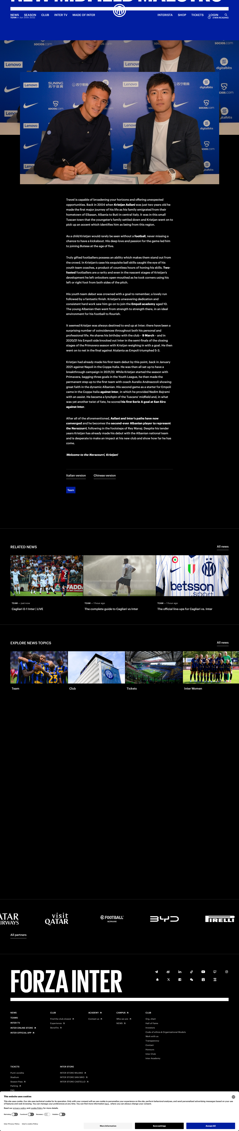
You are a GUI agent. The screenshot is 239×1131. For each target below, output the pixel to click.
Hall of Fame (152, 1023)
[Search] (226, 15)
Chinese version (105, 475)
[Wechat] (191, 980)
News (13, 1013)
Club (53, 1013)
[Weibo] (168, 972)
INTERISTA (165, 15)
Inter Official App (20, 1033)
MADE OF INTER (84, 15)
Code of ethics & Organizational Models (166, 1032)
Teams (14, 1018)
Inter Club (151, 1054)
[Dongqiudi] (203, 980)
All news (223, 546)
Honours (150, 1049)
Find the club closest (60, 1019)
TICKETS (197, 15)
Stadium (14, 1077)
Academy (93, 1013)
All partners (18, 935)
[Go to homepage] (119, 11)
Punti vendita (17, 1073)
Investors (150, 1028)
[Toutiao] (215, 980)
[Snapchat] (157, 980)
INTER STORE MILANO (71, 1073)
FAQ (12, 1090)
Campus (121, 1013)
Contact (150, 1045)
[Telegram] (156, 972)
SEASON (30, 15)
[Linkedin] (180, 972)
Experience (56, 1023)
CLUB (45, 15)
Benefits (54, 1028)
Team (70, 490)
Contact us (93, 1019)
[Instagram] (227, 972)
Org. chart (151, 1019)
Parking (14, 1086)
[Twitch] (215, 972)
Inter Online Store (21, 1028)
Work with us (152, 1036)
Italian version (76, 475)
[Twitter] (168, 980)
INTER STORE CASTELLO (73, 1081)
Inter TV (60, 15)
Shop (182, 15)
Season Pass (16, 1081)
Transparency (152, 1041)
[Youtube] (203, 972)
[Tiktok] (191, 972)
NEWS (14, 15)
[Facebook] (180, 980)
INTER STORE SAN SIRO (72, 1077)
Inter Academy (153, 1058)
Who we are (122, 1019)
